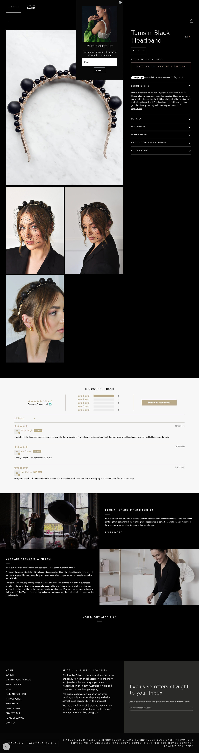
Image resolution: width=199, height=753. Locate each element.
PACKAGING (139, 150)
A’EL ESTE (72, 739)
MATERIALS (138, 126)
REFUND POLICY (13, 684)
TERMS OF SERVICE (15, 717)
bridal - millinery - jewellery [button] (84, 670)
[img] (21, 426)
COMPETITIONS (13, 713)
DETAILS (136, 118)
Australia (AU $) (41, 742)
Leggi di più (136, 108)
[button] (84, 396)
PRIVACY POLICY (14, 698)
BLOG (8, 689)
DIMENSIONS (139, 134)
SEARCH (10, 674)
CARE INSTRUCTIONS (16, 693)
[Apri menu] (10, 21)
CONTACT (10, 722)
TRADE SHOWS (13, 708)
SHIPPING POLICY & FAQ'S (18, 679)
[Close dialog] (120, 2)
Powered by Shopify (178, 746)
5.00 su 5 (47, 401)
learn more (113, 532)
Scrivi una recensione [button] (159, 402)
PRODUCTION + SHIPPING (148, 142)
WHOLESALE (12, 703)
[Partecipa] (191, 707)
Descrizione (140, 86)
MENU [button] (9, 670)
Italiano (14, 742)
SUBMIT (99, 70)
